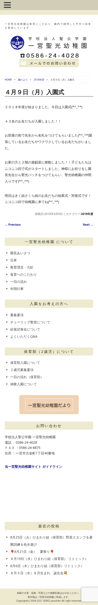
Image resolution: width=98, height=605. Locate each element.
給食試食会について (25, 329)
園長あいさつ (20, 253)
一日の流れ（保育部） (27, 377)
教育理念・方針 (22, 267)
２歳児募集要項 (22, 369)
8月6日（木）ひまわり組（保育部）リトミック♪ (46, 566)
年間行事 (17, 288)
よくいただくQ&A (23, 336)
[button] (8, 5)
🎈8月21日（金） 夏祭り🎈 (32, 551)
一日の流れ (18, 281)
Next (88, 225)
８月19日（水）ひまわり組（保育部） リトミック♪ (48, 558)
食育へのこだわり (23, 274)
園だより (23, 79)
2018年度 (39, 79)
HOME (8, 79)
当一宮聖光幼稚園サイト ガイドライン (33, 466)
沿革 (13, 260)
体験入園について (23, 384)
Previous (13, 225)
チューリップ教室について (30, 322)
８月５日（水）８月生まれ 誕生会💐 (39, 573)
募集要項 (17, 315)
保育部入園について (25, 362)
